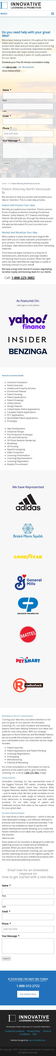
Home (4, 183)
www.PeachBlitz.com (37, 1040)
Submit (7, 163)
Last (5, 111)
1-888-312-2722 (28, 986)
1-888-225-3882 (11, 67)
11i (9, 183)
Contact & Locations (14, 1031)
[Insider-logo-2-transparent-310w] (28, 340)
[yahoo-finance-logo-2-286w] (28, 322)
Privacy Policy (33, 1031)
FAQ (35, 1034)
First (5, 100)
